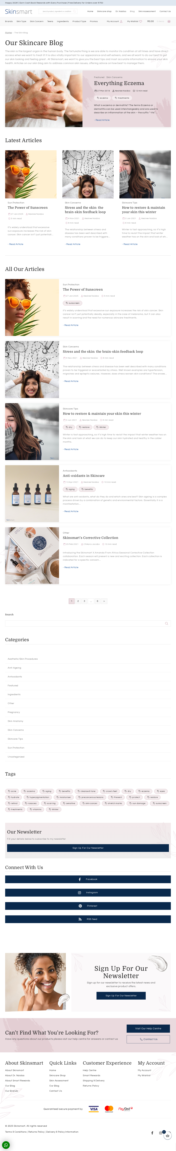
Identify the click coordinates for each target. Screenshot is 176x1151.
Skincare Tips (129, 203)
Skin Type (21, 21)
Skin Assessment (147, 11)
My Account (113, 21)
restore (85, 427)
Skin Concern (36, 21)
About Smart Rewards (17, 1080)
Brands (9, 21)
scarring (51, 803)
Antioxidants (70, 471)
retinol (14, 803)
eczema (104, 98)
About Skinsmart (14, 1070)
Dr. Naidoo (121, 11)
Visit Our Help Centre (148, 1028)
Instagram (92, 892)
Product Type (79, 21)
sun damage (139, 803)
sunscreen (74, 303)
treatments (123, 98)
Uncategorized (16, 757)
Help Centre (89, 1070)
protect (136, 797)
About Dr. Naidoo (14, 1075)
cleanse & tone (88, 791)
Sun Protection (16, 203)
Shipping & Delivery (94, 1080)
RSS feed (92, 919)
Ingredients (63, 21)
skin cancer (91, 803)
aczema (31, 791)
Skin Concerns (114, 77)
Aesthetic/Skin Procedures (23, 659)
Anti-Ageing (14, 668)
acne (13, 791)
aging (72, 489)
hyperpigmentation (39, 797)
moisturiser (65, 797)
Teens (50, 21)
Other (66, 533)
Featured (99, 77)
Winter (102, 427)
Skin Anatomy (15, 721)
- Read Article (102, 120)
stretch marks (115, 803)
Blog (132, 11)
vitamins (37, 809)
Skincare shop (104, 11)
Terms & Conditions (16, 1132)
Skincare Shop (57, 1075)
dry (70, 427)
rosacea (32, 803)
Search (9, 614)
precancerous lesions (92, 797)
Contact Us (165, 11)
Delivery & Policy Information (62, 1132)
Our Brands (11, 1091)
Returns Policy (91, 1086)
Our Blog (10, 1086)
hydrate (15, 797)
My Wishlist (132, 21)
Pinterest (92, 906)
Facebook (91, 879)
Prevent (118, 797)
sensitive (70, 803)
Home (90, 11)
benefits (89, 489)
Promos (94, 21)
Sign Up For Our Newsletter (88, 848)
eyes (162, 791)
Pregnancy (14, 712)
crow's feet (111, 791)
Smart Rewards (91, 1075)
